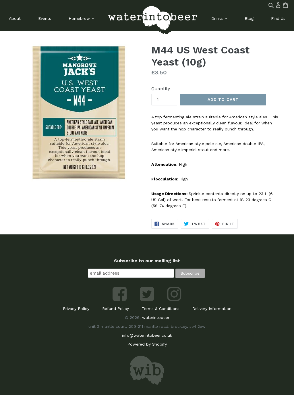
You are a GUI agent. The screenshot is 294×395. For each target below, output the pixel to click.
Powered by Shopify (147, 344)
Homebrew (80, 18)
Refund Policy (115, 308)
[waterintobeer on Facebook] (120, 299)
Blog (249, 18)
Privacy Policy (76, 308)
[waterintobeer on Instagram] (174, 299)
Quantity (160, 88)
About (15, 18)
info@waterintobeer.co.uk (147, 335)
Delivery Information (211, 308)
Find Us (278, 18)
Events (44, 18)
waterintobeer (155, 317)
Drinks (217, 18)
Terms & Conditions (160, 308)
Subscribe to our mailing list (147, 260)
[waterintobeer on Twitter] (148, 299)
